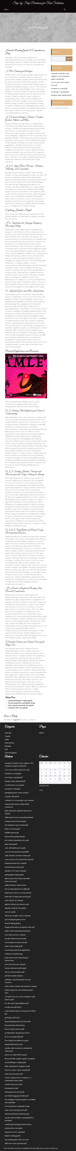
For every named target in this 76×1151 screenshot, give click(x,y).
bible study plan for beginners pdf (17, 1066)
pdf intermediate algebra (14, 976)
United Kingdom (11, 753)
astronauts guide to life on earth (16, 1140)
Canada (7, 736)
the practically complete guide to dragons (20, 1059)
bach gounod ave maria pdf (14, 1092)
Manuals (8, 746)
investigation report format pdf (16, 825)
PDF (6, 749)
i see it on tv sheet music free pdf (17, 770)
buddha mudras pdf (12, 833)
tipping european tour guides (15, 908)
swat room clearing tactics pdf (16, 1110)
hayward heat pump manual (15, 836)
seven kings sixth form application (17, 950)
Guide (7, 739)
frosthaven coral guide (59, 88)
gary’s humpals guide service (15, 919)
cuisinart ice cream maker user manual (19, 800)
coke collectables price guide (15, 848)
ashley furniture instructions (15, 885)
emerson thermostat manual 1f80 (17, 852)
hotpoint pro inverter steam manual (18, 893)
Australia (8, 733)
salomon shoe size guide (18, 708)
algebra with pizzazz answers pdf (17, 904)
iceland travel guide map (14, 954)
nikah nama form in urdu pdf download (19, 817)
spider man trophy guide (14, 946)
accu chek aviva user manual (15, 935)
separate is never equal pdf (15, 1132)
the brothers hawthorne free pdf (17, 840)
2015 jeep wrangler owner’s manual (17, 916)
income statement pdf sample (15, 968)
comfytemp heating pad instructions (18, 1124)
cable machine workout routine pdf (17, 856)
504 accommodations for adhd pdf (17, 889)
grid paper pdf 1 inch (12, 1018)
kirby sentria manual (12, 829)
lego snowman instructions (15, 1025)
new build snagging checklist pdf (16, 1096)
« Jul (40, 790)
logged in (16, 720)
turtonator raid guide (12, 789)
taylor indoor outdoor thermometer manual (21, 986)
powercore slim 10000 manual (16, 1055)
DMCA (6, 9)
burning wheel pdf (11, 1088)
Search (56, 52)
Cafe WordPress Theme (13, 1148)
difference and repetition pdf (15, 1143)
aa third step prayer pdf (13, 1084)
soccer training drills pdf (14, 1037)
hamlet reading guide (12, 1136)
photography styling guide (14, 875)
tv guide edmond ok (12, 796)
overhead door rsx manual (14, 785)
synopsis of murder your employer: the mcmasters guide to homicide (60, 76)
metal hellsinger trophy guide (20, 701)
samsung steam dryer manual (15, 863)
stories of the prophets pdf (14, 972)
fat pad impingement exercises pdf (17, 1021)
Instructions (9, 743)
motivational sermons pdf (14, 867)
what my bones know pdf (14, 1074)
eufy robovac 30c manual (14, 900)
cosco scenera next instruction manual (19, 859)
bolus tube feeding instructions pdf (18, 897)
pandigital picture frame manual (16, 793)
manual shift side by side (14, 1044)
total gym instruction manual (15, 821)
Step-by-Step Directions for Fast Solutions (38, 3)
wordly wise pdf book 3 (13, 1007)
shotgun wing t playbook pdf (61, 95)
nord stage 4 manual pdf (60, 92)
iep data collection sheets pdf (15, 939)
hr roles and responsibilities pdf (16, 1003)
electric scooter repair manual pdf (17, 1070)
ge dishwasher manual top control (17, 1033)
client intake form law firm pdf (16, 942)
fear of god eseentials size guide (21, 705)
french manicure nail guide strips (21, 703)
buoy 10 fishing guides (13, 923)
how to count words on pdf (14, 1029)
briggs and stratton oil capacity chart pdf (20, 927)
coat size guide (10, 912)
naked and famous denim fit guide (17, 1114)
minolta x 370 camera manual (15, 871)
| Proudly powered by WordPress (45, 1148)
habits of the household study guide (17, 931)
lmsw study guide (11, 844)
